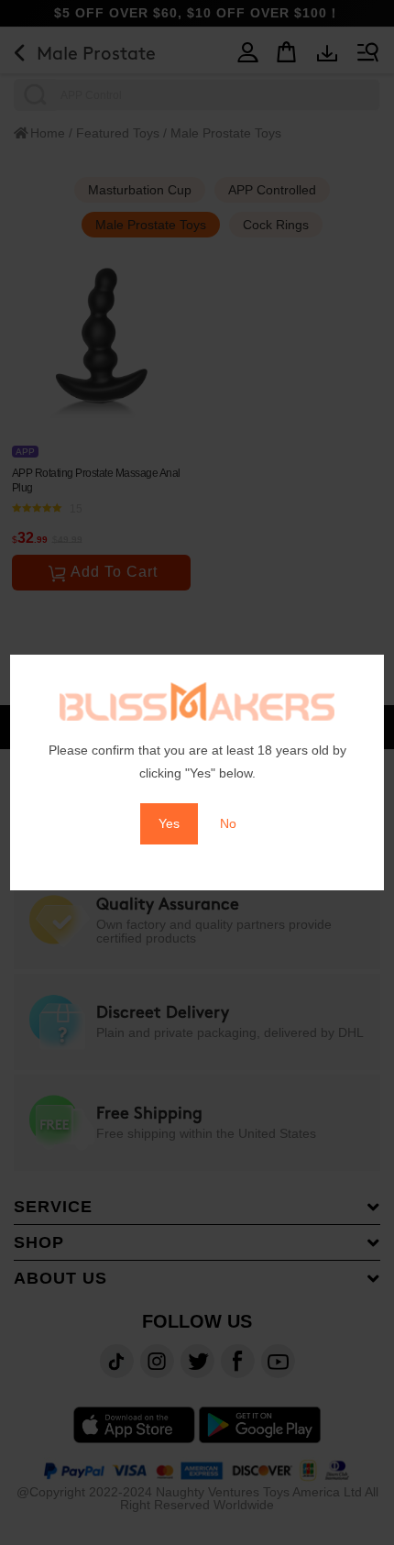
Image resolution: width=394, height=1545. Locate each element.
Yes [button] (169, 823)
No (228, 823)
